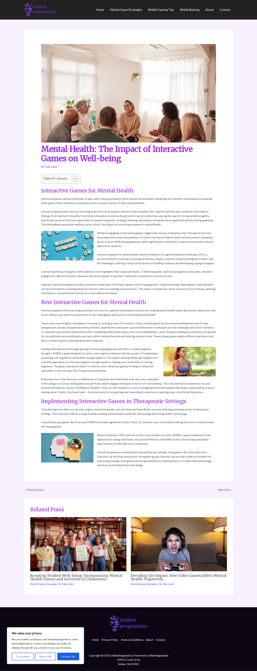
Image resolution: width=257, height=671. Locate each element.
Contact (225, 10)
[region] (45, 645)
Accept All (68, 656)
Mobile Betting (189, 10)
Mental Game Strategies (126, 10)
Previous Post (34, 489)
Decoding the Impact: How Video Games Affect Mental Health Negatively (178, 577)
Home (100, 10)
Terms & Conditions (132, 639)
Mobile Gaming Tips (161, 10)
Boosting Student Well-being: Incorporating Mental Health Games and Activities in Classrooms (76, 577)
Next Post (225, 489)
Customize (22, 656)
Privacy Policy (109, 639)
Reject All (45, 656)
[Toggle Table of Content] (73, 179)
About (209, 10)
